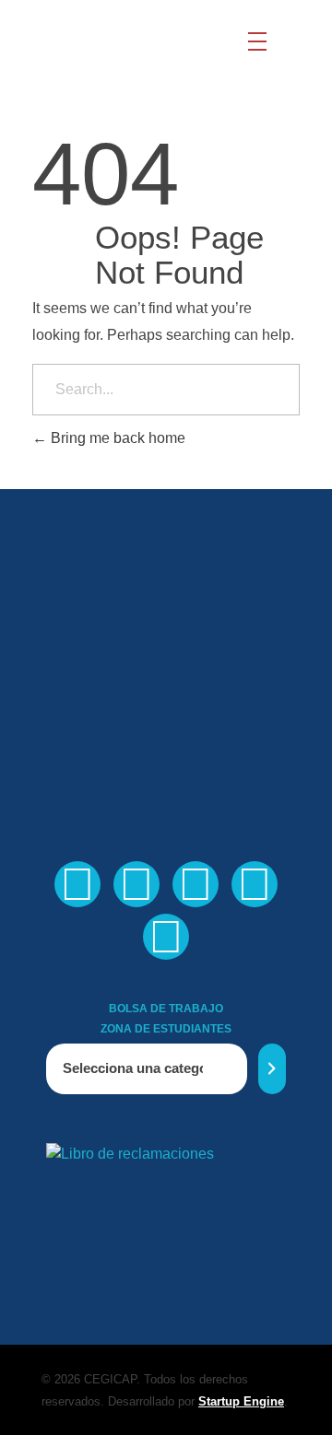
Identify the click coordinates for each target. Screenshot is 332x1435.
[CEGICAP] (114, 41)
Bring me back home (116, 438)
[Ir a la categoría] (272, 1069)
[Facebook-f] (77, 884)
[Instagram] (254, 884)
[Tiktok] (166, 937)
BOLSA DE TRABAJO (166, 1008)
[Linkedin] (195, 884)
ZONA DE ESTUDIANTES (166, 1028)
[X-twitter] (136, 884)
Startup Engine (241, 1401)
